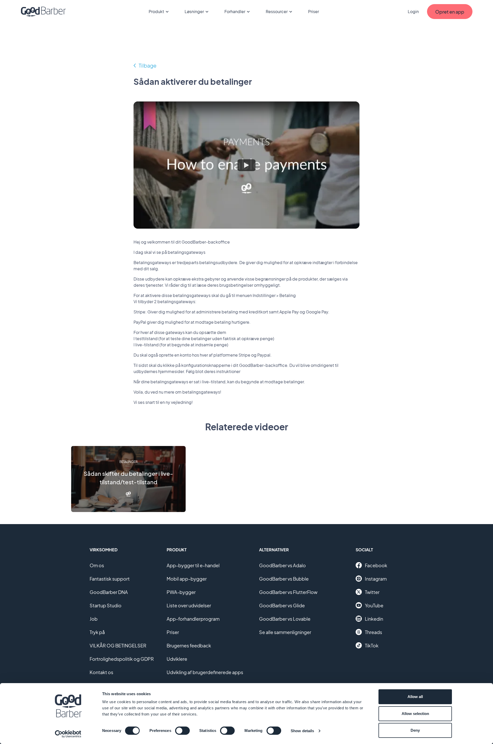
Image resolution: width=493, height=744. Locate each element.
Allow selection (415, 713)
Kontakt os (101, 672)
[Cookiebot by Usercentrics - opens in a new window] (68, 734)
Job (94, 619)
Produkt (156, 11)
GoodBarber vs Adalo (282, 565)
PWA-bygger (181, 592)
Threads (373, 632)
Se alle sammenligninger (285, 632)
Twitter (372, 592)
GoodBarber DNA (109, 592)
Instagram (376, 579)
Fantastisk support (110, 579)
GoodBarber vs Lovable (284, 619)
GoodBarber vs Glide (282, 605)
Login (413, 11)
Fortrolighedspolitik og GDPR (122, 659)
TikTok (371, 645)
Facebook (376, 565)
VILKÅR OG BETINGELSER (118, 645)
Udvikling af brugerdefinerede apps (205, 672)
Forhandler (234, 11)
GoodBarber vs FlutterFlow (288, 592)
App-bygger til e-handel (193, 565)
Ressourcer (277, 11)
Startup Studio (105, 605)
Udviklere (177, 659)
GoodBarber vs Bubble (284, 579)
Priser (313, 11)
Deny (415, 730)
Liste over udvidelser (189, 605)
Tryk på (97, 632)
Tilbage (147, 65)
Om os (97, 565)
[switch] (182, 731)
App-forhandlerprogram (193, 619)
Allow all (415, 696)
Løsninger (194, 11)
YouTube (374, 605)
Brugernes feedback (189, 645)
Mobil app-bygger (187, 579)
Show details (302, 731)
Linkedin (374, 619)
